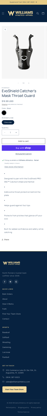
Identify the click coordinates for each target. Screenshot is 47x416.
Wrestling (6, 342)
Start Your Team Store (14, 389)
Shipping (4, 104)
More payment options (24, 154)
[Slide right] (28, 83)
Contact (5, 319)
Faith (4, 309)
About (4, 299)
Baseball (6, 332)
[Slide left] (18, 83)
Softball (5, 337)
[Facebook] (4, 282)
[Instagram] (10, 282)
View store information (13, 167)
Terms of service (23, 412)
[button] (3, 13)
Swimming (6, 347)
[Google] (16, 282)
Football (5, 357)
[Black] (4, 113)
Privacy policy (36, 407)
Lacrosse (6, 352)
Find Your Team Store (11, 314)
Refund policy (11, 407)
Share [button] (6, 239)
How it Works (7, 304)
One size (8, 122)
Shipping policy (23, 407)
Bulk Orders (7, 294)
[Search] (37, 13)
